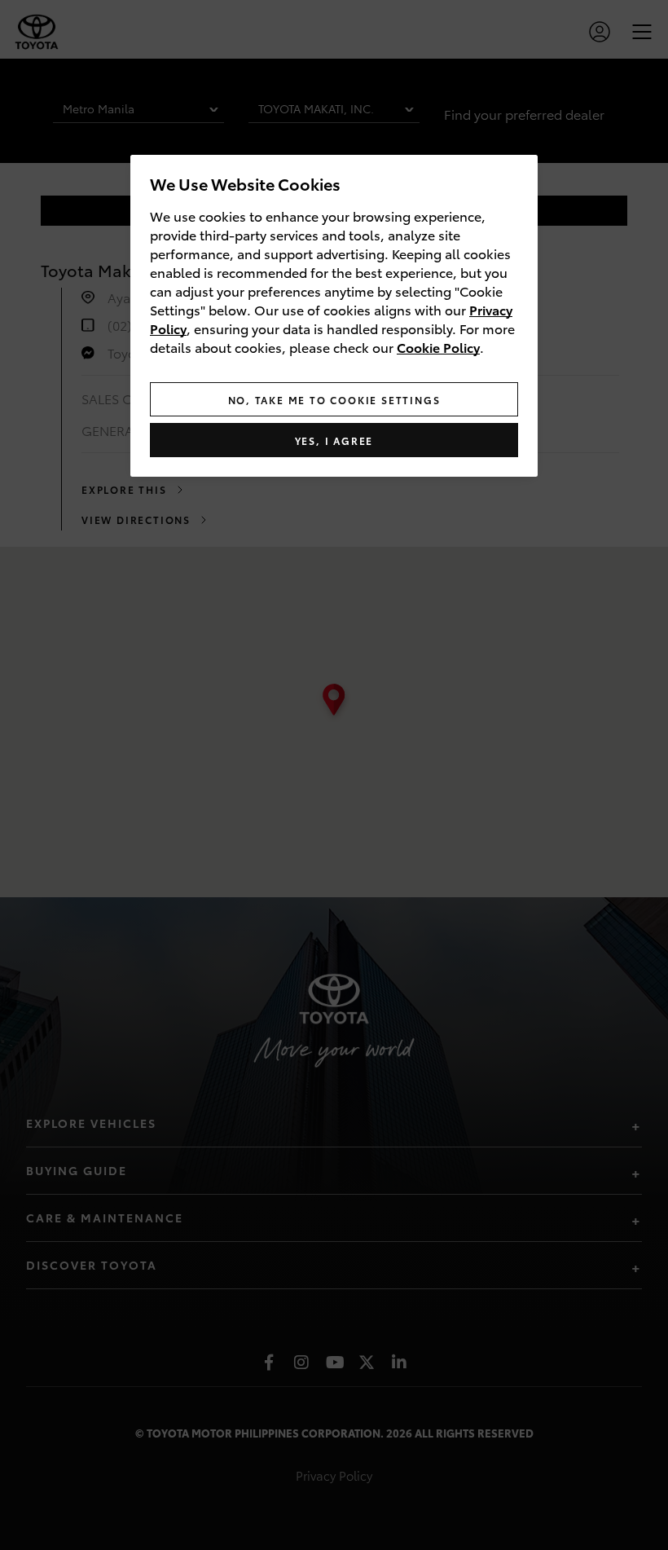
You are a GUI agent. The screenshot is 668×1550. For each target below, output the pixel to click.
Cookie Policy (438, 346)
